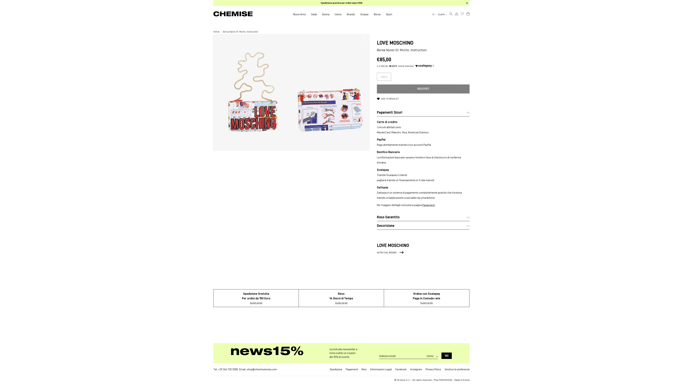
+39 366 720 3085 (228, 369)
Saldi (314, 14)
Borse (377, 14)
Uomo (338, 14)
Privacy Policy (433, 369)
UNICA (384, 77)
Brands (351, 14)
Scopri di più (256, 303)
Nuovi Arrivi (299, 14)
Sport (389, 14)
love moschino (395, 43)
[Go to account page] (456, 14)
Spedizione (336, 369)
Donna (325, 14)
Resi (364, 369)
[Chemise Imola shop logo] (233, 14)
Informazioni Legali (381, 369)
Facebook (401, 369)
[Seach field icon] (451, 14)
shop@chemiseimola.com (262, 369)
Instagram (416, 369)
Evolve (466, 380)
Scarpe (364, 14)
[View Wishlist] (462, 13)
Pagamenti (428, 205)
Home (216, 31)
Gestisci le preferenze (457, 369)
